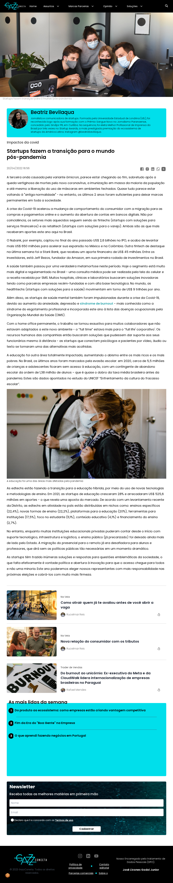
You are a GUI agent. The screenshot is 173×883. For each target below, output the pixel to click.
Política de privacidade (75, 866)
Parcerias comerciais (81, 873)
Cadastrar (86, 829)
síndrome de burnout (96, 303)
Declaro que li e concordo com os (43, 820)
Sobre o (103, 873)
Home (33, 6)
